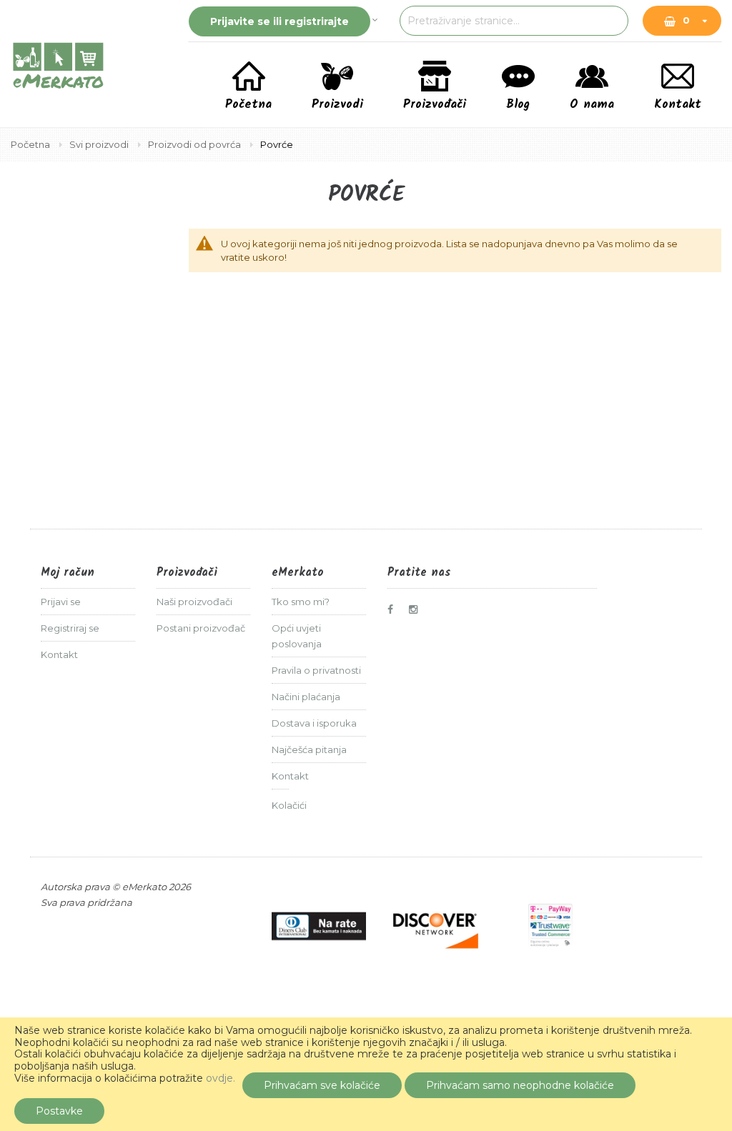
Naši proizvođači (194, 601)
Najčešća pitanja (309, 749)
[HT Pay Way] (550, 926)
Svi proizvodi (100, 144)
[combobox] (514, 21)
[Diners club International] (319, 926)
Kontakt (59, 654)
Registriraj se (70, 628)
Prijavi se (61, 601)
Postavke (59, 1111)
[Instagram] (417, 609)
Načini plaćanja (306, 696)
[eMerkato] (58, 64)
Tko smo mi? (301, 601)
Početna (31, 144)
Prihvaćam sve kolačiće (322, 1085)
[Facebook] (395, 609)
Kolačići (289, 805)
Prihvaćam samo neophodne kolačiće (520, 1085)
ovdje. (220, 1078)
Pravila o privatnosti (316, 670)
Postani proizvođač (201, 628)
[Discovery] (434, 926)
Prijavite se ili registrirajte (279, 21)
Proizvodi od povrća (195, 144)
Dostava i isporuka (314, 723)
